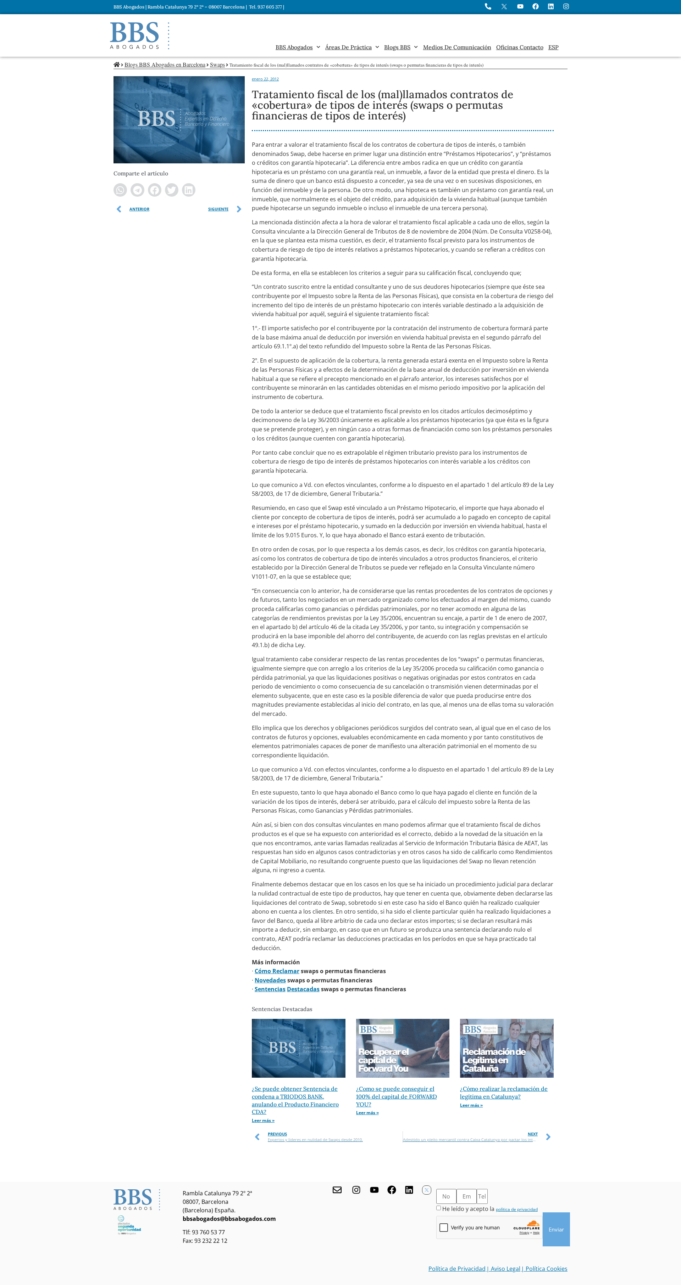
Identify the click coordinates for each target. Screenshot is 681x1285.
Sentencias (270, 989)
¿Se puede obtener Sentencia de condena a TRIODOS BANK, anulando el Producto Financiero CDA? (295, 1100)
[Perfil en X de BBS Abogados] (504, 6)
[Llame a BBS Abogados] (488, 6)
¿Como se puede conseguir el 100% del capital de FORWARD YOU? (396, 1096)
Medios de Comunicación (457, 47)
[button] (120, 190)
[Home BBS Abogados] (139, 35)
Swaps (217, 64)
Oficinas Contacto (519, 47)
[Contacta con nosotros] (337, 1189)
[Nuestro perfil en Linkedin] (409, 1189)
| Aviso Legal (503, 1269)
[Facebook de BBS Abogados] (391, 1189)
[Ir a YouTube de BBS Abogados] (520, 6)
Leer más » (263, 1120)
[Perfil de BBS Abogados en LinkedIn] (551, 6)
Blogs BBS (397, 47)
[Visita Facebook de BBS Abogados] (535, 6)
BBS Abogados (294, 47)
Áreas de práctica (348, 47)
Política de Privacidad (457, 1269)
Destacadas (303, 989)
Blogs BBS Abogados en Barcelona (164, 64)
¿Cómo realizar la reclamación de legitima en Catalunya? (504, 1092)
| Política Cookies (544, 1269)
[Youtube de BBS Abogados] (374, 1189)
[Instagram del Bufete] (566, 6)
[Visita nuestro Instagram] (356, 1189)
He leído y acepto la (490, 1209)
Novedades (270, 980)
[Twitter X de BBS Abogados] (426, 1190)
